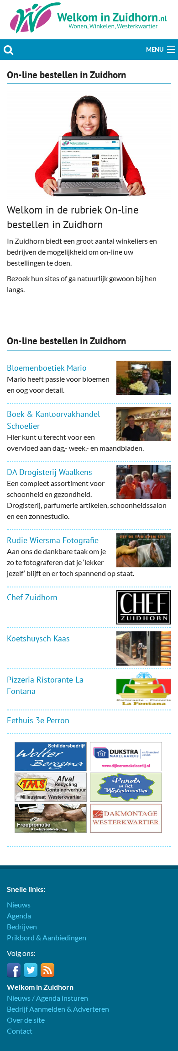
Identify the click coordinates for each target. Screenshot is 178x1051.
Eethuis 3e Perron (38, 720)
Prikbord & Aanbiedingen (46, 937)
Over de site (26, 1019)
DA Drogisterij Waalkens (49, 472)
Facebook (14, 970)
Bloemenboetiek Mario (47, 368)
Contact (19, 1030)
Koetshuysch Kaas (38, 638)
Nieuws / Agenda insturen (47, 997)
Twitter (30, 970)
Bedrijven (22, 926)
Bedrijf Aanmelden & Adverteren (58, 1008)
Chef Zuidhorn (32, 597)
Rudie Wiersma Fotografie (53, 540)
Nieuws (19, 904)
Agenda (19, 915)
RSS (47, 970)
